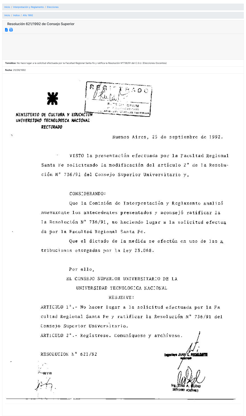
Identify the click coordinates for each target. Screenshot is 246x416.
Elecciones (53, 7)
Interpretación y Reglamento (28, 7)
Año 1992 (28, 15)
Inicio (7, 7)
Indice (16, 15)
